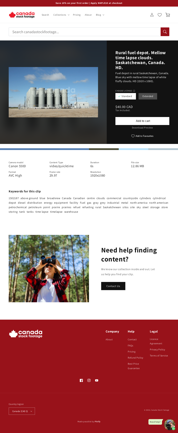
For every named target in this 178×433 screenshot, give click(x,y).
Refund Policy (135, 357)
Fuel (82, 203)
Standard (127, 96)
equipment (61, 203)
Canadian (79, 198)
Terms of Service (159, 355)
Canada (66, 198)
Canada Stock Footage (160, 410)
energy (48, 203)
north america (139, 203)
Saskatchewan (112, 207)
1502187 (14, 198)
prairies (66, 207)
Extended (148, 96)
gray (95, 203)
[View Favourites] (159, 15)
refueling (88, 207)
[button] (61, 14)
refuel (76, 207)
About (109, 339)
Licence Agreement (156, 341)
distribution (34, 203)
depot (12, 203)
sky (139, 207)
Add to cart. (142, 121)
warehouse (71, 212)
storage (155, 207)
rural (98, 207)
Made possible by (89, 421)
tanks (30, 212)
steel (146, 207)
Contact (132, 339)
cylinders (145, 198)
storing (13, 212)
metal (124, 203)
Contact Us (113, 286)
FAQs (130, 345)
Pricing (131, 351)
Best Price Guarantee (134, 366)
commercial (114, 198)
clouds (100, 198)
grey (102, 203)
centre (91, 198)
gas (89, 203)
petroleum (35, 207)
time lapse (41, 212)
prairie (56, 207)
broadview (53, 198)
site (132, 207)
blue (42, 198)
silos (125, 207)
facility (74, 203)
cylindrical (159, 198)
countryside (130, 198)
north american (158, 203)
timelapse (56, 212)
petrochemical (18, 207)
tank (22, 212)
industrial (113, 203)
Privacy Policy (157, 349)
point (46, 207)
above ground (29, 198)
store (164, 207)
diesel (22, 203)
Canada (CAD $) (20, 411)
